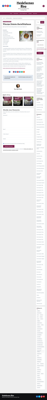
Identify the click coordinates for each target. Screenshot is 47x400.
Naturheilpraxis (39, 274)
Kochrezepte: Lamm (40, 214)
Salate (38, 367)
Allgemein (38, 117)
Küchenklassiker (39, 269)
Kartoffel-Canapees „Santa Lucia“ (24, 77)
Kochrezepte (39, 348)
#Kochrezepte (19, 26)
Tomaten (38, 377)
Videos (38, 295)
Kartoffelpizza (39, 163)
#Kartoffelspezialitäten (13, 26)
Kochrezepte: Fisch (40, 192)
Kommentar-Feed (40, 107)
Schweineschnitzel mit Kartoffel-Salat (28, 102)
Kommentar (5, 115)
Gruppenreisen (39, 136)
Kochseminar (39, 267)
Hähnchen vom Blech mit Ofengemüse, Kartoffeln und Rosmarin (40, 68)
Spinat (42, 373)
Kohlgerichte (39, 353)
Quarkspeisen (39, 281)
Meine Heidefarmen (23, 13)
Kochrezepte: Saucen (40, 244)
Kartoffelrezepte (39, 344)
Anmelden (38, 102)
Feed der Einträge (40, 104)
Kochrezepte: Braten (6, 99)
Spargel (38, 373)
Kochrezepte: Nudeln (40, 223)
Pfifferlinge (39, 361)
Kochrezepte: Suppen (40, 258)
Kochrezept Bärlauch (40, 168)
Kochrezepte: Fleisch (40, 195)
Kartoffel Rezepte (40, 342)
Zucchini (38, 387)
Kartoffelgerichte (7, 96)
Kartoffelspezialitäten (7, 21)
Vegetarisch (39, 379)
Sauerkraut (39, 284)
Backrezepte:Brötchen (41, 127)
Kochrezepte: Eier (40, 187)
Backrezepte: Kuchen (40, 124)
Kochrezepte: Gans (40, 197)
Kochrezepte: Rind (40, 239)
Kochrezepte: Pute (40, 234)
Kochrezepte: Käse (40, 211)
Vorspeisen (38, 297)
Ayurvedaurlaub (39, 119)
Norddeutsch (39, 357)
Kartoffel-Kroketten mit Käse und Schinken (40, 63)
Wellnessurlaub (39, 303)
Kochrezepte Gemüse (39, 351)
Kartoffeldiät (39, 158)
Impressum (35, 13)
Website (4, 138)
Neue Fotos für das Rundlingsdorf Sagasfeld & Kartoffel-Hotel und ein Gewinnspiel (40, 76)
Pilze (38, 363)
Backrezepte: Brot (40, 122)
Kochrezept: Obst (40, 170)
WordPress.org (39, 109)
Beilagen (38, 129)
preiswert (41, 363)
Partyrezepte (27, 97)
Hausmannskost (39, 139)
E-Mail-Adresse (6, 134)
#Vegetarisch (24, 26)
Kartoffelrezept (39, 340)
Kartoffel (38, 153)
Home (11, 13)
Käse (38, 355)
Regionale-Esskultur (40, 365)
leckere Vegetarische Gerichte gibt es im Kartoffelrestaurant (14, 68)
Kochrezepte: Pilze (40, 229)
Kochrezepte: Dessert (40, 182)
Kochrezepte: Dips (40, 185)
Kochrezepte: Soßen (40, 253)
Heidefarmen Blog (8, 395)
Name (4, 129)
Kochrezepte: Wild (40, 264)
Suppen (38, 375)
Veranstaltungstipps (40, 292)
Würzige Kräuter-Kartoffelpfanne (17, 24)
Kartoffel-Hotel (39, 156)
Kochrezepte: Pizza (40, 232)
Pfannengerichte (40, 279)
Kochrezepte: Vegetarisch (17, 98)
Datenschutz (16, 13)
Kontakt (30, 13)
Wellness (38, 383)
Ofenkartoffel (39, 359)
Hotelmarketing (39, 151)
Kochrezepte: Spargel (40, 256)
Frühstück (38, 134)
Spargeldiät (39, 286)
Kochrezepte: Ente (40, 190)
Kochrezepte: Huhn (40, 209)
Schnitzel (38, 371)
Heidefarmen (39, 141)
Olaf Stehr (19, 89)
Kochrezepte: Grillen (40, 203)
